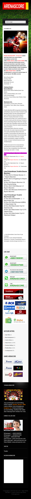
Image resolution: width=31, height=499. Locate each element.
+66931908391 (17, 433)
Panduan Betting (9, 345)
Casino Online (8, 340)
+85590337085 (17, 435)
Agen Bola (7, 334)
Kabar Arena (8, 342)
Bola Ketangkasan (9, 337)
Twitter (6, 451)
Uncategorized (8, 350)
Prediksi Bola (8, 348)
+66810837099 (15, 437)
